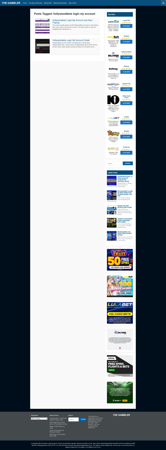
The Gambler (11, 3)
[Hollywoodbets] (113, 54)
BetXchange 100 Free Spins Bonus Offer (124, 233)
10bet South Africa (126, 97)
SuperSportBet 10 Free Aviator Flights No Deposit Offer (124, 178)
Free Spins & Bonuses (35, 3)
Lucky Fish (126, 20)
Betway (126, 66)
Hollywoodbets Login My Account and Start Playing (73, 21)
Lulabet (126, 117)
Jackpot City (126, 84)
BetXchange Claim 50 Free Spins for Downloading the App (125, 193)
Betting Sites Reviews (60, 3)
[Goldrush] (113, 148)
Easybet (126, 36)
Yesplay (126, 131)
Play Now (126, 26)
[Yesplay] (113, 133)
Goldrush (126, 147)
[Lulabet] (113, 118)
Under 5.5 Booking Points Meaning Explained (124, 220)
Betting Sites (48, 3)
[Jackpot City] (113, 85)
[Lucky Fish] (113, 22)
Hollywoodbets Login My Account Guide (71, 40)
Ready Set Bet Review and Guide (124, 206)
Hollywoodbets (126, 52)
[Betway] (113, 69)
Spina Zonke (72, 3)
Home (25, 3)
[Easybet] (113, 37)
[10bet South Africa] (113, 99)
